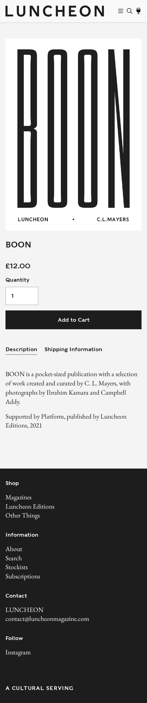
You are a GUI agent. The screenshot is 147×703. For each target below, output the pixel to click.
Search (13, 558)
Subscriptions (22, 576)
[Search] (129, 11)
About (13, 549)
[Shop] (121, 11)
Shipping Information (73, 349)
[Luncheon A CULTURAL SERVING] (60, 11)
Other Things (22, 515)
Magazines (18, 497)
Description (21, 349)
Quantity (17, 280)
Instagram (18, 652)
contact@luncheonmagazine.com (47, 618)
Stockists (16, 567)
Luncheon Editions (29, 506)
